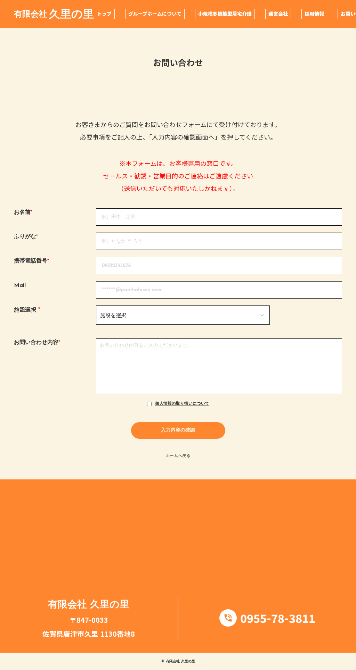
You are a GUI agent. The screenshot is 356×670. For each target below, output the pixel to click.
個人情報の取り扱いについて (182, 404)
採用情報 (314, 13)
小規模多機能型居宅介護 (225, 13)
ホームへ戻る (178, 455)
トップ (104, 13)
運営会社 (278, 13)
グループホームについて (154, 13)
